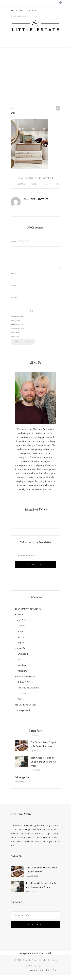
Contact (31, 10)
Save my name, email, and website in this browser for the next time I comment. (17, 326)
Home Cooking (22, 620)
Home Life (20, 648)
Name (14, 273)
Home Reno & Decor (25, 676)
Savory (21, 625)
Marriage (22, 665)
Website (14, 297)
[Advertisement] (35, 78)
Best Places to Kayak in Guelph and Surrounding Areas (43, 761)
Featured (19, 614)
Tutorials (22, 693)
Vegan (21, 642)
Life (19, 659)
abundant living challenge (28, 608)
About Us (16, 10)
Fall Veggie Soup (23, 777)
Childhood (23, 653)
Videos (21, 698)
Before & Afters (25, 681)
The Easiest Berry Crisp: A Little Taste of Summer (43, 744)
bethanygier (45, 178)
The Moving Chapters (28, 687)
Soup (20, 631)
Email (14, 285)
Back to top (34, 965)
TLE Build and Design (25, 704)
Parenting (22, 670)
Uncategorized (22, 710)
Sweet (21, 636)
